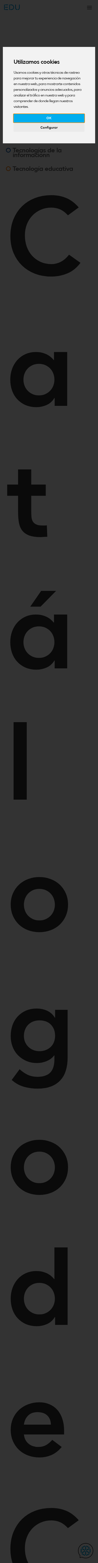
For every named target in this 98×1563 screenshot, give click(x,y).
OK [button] (49, 118)
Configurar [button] (49, 127)
